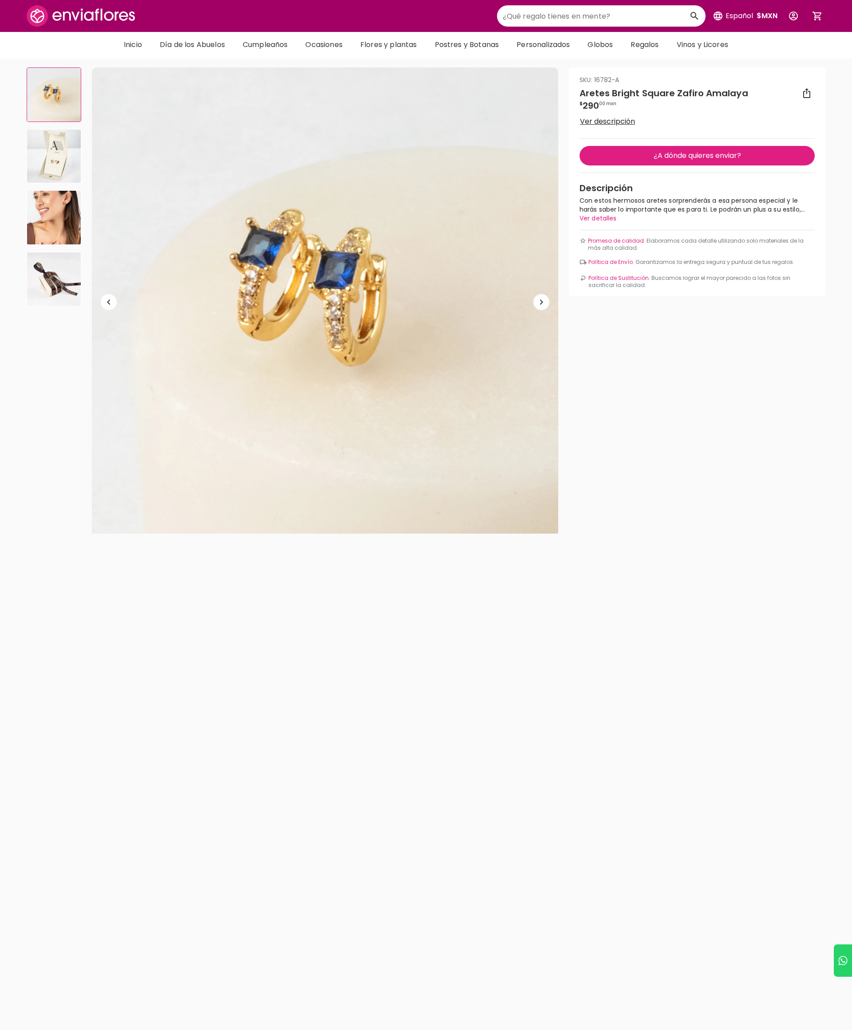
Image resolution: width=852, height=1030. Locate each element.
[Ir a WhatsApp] (843, 960)
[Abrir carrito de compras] (817, 16)
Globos (600, 44)
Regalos (645, 44)
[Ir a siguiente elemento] (541, 302)
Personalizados (543, 44)
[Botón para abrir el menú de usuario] (793, 16)
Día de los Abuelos (192, 44)
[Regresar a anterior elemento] (109, 302)
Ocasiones (323, 44)
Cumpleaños (265, 44)
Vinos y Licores (702, 44)
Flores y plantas (388, 44)
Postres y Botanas (467, 44)
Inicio (133, 44)
